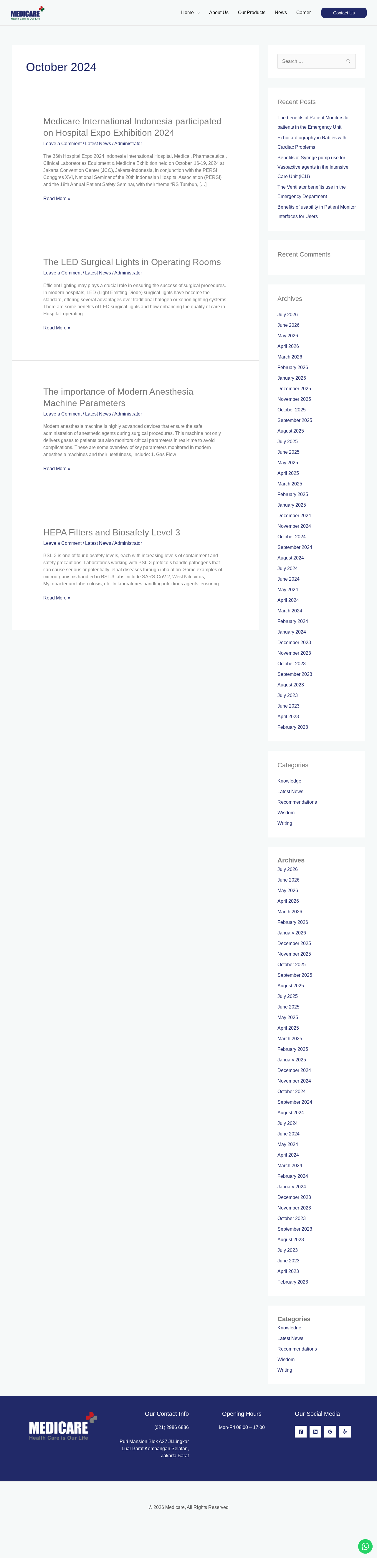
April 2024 (288, 600)
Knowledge (289, 780)
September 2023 (294, 674)
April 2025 (288, 473)
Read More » (56, 198)
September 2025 (294, 420)
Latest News (98, 143)
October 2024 (291, 536)
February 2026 (292, 367)
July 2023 (287, 695)
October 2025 (291, 409)
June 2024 (288, 579)
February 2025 (292, 494)
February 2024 (292, 621)
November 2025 (294, 399)
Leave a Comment (62, 143)
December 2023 (294, 642)
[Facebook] (301, 1432)
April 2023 (288, 716)
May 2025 (287, 462)
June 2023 (288, 705)
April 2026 (288, 346)
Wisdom (286, 812)
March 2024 (289, 610)
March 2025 (289, 483)
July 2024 (287, 568)
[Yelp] (345, 1432)
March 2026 (289, 356)
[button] (344, 13)
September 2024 (294, 547)
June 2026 (288, 325)
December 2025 (294, 388)
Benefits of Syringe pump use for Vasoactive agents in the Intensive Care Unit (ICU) (312, 167)
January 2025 (291, 504)
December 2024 (294, 515)
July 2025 (287, 441)
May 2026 (287, 335)
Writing (284, 823)
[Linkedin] (315, 1432)
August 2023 (290, 684)
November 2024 (294, 526)
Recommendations (297, 802)
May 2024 (287, 589)
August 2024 (290, 557)
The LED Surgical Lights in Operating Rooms (132, 262)
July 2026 (287, 314)
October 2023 (291, 663)
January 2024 (291, 631)
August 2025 (290, 430)
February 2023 (292, 727)
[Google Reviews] (330, 1432)
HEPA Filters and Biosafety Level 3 (111, 532)
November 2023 (294, 653)
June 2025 (288, 452)
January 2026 (291, 378)
